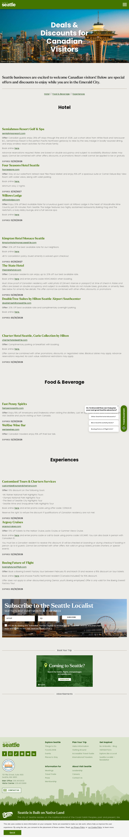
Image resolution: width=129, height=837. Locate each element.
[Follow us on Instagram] (10, 753)
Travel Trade (50, 774)
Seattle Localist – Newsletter (107, 758)
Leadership (77, 770)
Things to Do (50, 746)
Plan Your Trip (79, 742)
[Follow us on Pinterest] (22, 753)
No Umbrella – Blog (108, 746)
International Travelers (82, 757)
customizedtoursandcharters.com (19, 486)
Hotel (47, 94)
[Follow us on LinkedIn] (33, 753)
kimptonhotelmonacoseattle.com (19, 242)
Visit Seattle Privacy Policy (39, 628)
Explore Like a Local (108, 753)
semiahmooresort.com (13, 133)
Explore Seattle (53, 742)
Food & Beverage (61, 94)
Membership (51, 781)
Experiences (79, 94)
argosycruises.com (11, 526)
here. (17, 181)
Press (47, 778)
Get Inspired (106, 742)
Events (48, 753)
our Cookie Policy (95, 827)
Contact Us (13, 790)
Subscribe (71, 617)
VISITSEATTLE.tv (105, 750)
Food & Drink (50, 750)
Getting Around (79, 750)
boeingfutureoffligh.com (14, 567)
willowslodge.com (11, 200)
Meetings (49, 770)
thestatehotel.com (11, 270)
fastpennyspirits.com (13, 408)
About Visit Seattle (81, 766)
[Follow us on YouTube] (27, 753)
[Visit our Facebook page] (4, 753)
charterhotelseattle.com (14, 340)
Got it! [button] (12, 832)
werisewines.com (10, 429)
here (16, 148)
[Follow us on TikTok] (16, 753)
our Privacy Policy (78, 827)
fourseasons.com (10, 169)
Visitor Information (80, 746)
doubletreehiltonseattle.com (16, 303)
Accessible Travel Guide (83, 753)
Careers (76, 774)
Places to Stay (51, 757)
